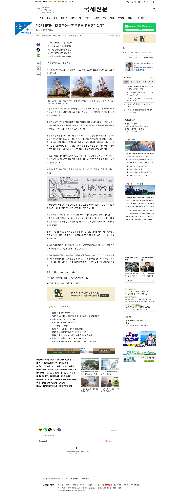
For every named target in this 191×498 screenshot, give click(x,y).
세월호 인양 (64, 306)
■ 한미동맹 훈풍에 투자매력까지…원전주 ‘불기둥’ (53, 376)
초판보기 (146, 2)
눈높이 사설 (131, 289)
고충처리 (126, 485)
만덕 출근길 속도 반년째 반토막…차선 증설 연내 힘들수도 (131, 275)
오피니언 (131, 18)
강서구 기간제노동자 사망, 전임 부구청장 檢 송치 (141, 156)
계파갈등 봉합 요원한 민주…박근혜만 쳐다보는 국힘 (141, 299)
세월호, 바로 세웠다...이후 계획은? (64, 322)
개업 (133, 126)
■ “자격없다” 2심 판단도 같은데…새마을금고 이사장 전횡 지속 (58, 373)
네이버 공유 (38, 55)
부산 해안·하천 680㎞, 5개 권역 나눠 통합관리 (109, 372)
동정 (144, 126)
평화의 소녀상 (146, 52)
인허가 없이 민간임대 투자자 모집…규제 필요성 (140, 301)
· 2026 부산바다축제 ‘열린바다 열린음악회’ (138, 325)
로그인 (127, 2)
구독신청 (153, 2)
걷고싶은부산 (65, 479)
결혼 (137, 126)
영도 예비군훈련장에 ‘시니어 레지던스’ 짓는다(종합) (89, 372)
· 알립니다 (128, 323)
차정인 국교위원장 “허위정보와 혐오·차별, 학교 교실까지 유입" (146, 210)
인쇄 (38, 63)
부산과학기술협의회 (54, 479)
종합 (126, 82)
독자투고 (89, 485)
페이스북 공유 (38, 44)
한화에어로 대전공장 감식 (134, 169)
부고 (148, 126)
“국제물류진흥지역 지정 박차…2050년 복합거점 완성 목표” (147, 275)
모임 (130, 126)
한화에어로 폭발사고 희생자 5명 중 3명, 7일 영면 (141, 162)
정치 (48, 18)
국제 (73, 18)
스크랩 (38, 74)
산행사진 (141, 129)
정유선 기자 (39, 36)
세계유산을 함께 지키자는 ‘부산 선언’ (136, 294)
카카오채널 (54, 2)
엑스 (46, 2)
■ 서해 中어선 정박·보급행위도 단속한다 (50, 383)
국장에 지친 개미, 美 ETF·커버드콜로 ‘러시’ (110, 390)
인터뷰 (112, 18)
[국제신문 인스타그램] (73, 283)
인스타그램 (70, 2)
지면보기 (140, 2)
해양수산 (64, 18)
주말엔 (87, 18)
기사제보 (97, 485)
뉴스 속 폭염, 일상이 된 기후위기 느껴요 (137, 307)
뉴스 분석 (130, 297)
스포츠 (96, 18)
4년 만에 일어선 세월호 (60, 325)
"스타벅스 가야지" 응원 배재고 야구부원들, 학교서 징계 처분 (145, 203)
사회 (41, 18)
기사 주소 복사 (38, 68)
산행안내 (127, 129)
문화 (80, 18)
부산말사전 (142, 18)
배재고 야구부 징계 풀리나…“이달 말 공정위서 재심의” (143, 219)
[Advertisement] (139, 239)
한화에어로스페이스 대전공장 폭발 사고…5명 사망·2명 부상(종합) (147, 175)
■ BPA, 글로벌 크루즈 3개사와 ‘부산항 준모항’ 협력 (54, 386)
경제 (55, 18)
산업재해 (130, 139)
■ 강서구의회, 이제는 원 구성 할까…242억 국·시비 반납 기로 (57, 366)
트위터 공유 (38, 50)
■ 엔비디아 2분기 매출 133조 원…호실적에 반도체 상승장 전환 (58, 379)
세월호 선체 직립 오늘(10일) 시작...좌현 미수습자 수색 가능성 (74, 341)
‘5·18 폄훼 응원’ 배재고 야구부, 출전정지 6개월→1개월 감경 (145, 213)
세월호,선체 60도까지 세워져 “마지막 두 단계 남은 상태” (72, 335)
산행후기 (135, 129)
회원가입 (133, 2)
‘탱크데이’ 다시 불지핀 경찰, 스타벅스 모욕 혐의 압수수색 (143, 206)
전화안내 (68, 485)
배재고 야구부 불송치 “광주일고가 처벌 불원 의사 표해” (143, 216)
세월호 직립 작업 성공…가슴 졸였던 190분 (67, 328)
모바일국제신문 (135, 485)
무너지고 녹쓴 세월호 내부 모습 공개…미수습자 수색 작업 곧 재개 (76, 316)
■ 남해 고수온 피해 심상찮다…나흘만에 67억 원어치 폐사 (56, 369)
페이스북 (39, 2)
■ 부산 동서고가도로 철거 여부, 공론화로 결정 (52, 363)
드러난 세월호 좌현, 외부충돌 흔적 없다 (66, 319)
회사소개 (60, 485)
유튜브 (62, 2)
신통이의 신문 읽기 (133, 305)
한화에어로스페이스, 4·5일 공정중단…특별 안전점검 (142, 166)
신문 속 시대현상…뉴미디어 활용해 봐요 (137, 309)
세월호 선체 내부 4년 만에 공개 (63, 313)
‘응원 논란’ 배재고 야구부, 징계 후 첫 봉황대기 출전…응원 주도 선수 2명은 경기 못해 (152, 200)
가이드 (128, 131)
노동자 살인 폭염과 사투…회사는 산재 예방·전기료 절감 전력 (145, 153)
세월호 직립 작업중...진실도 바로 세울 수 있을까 (69, 338)
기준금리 (137, 52)
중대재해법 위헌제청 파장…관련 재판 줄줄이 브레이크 (143, 159)
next (155, 339)
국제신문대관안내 (85, 479)
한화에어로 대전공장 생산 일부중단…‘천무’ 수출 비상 (142, 172)
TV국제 (121, 18)
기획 (104, 18)
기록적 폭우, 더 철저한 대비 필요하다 (136, 291)
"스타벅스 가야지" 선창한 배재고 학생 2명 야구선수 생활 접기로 (146, 197)
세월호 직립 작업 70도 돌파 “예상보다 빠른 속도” (70, 332)
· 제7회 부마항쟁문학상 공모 (134, 320)
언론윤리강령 (117, 485)
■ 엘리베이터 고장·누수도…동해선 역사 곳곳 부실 (53, 359)
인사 (126, 126)
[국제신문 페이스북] (56, 283)
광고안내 (75, 485)
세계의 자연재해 (128, 52)
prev (124, 339)
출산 (141, 126)
